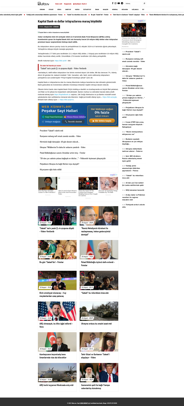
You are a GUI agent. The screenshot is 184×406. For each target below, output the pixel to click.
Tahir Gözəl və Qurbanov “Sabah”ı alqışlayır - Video (114, 15)
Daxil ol (84, 4)
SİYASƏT (51, 9)
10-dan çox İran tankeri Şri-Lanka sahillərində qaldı (133, 184)
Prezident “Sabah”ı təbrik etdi (51, 131)
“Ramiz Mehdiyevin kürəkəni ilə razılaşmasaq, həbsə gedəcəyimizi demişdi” (157, 15)
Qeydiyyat (77, 4)
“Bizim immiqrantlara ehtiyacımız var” (132, 133)
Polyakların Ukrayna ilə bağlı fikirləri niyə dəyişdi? (59, 164)
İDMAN (97, 9)
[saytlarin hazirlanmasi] (78, 115)
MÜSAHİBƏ (125, 9)
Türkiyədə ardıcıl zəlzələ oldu (133, 206)
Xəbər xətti (58, 4)
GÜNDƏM (42, 9)
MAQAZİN (105, 9)
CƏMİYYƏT (68, 9)
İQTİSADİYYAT (87, 9)
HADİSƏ (77, 9)
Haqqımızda (67, 4)
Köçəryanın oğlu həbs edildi (51, 170)
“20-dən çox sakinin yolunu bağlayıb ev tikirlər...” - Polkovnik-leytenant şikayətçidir (73, 159)
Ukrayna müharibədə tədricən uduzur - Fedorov (132, 150)
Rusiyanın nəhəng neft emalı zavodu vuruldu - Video (60, 136)
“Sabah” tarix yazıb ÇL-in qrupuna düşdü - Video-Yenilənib (63, 69)
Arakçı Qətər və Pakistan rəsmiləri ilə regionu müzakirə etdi (133, 197)
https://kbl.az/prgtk (110, 97)
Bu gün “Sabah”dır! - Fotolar (85, 15)
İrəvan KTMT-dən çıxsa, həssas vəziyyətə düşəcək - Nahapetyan (133, 124)
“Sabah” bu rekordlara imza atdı (62, 15)
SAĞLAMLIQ (135, 9)
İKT (143, 9)
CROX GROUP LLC (85, 403)
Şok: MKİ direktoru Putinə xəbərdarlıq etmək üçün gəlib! (132, 158)
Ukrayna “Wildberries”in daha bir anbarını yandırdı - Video (62, 147)
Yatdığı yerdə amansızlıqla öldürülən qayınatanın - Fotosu (30, 15)
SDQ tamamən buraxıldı (133, 190)
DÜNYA (59, 9)
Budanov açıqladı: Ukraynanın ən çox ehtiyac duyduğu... (132, 141)
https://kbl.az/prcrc (67, 100)
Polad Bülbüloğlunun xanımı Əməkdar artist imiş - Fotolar (62, 153)
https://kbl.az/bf (60, 61)
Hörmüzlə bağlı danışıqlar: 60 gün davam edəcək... (60, 142)
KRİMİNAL (115, 9)
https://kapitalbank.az (62, 94)
